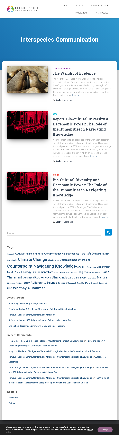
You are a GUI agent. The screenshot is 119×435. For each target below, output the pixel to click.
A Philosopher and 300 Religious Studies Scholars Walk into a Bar (40, 320)
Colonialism (67, 259)
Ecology (26, 272)
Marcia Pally (79, 277)
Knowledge (28, 277)
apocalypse (82, 254)
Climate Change (32, 259)
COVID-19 (82, 266)
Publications (81, 13)
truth (105, 283)
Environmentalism (42, 272)
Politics (18, 283)
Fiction (56, 272)
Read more (77, 95)
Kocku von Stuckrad (50, 277)
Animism (39, 254)
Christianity (12, 260)
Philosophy (11, 283)
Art (90, 253)
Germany (63, 272)
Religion (36, 282)
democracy (92, 267)
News (55, 114)
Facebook (13, 398)
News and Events (99, 5)
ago (67, 100)
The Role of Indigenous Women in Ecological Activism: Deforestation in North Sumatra (59, 351)
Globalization (72, 272)
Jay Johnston (96, 272)
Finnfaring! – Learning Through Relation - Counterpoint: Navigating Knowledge (46, 341)
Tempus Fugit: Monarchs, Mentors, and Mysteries (32, 315)
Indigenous (84, 272)
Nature (102, 277)
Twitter (12, 403)
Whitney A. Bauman (29, 288)
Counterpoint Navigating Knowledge (41, 266)
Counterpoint (82, 259)
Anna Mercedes (53, 253)
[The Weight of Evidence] (27, 79)
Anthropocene (69, 253)
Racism (26, 282)
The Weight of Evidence (74, 73)
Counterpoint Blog (62, 69)
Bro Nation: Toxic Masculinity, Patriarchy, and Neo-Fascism (37, 326)
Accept (105, 429)
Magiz (12, 351)
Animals (30, 253)
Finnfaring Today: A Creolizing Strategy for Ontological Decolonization (42, 309)
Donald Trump (14, 272)
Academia (11, 254)
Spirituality (62, 283)
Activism (20, 253)
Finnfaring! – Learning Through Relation (28, 303)
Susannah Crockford (77, 283)
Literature (69, 278)
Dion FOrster (103, 267)
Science (52, 282)
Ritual (44, 283)
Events (56, 175)
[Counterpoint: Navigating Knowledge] (23, 9)
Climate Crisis (53, 260)
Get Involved (102, 13)
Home (66, 5)
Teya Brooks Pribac (94, 283)
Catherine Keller (101, 254)
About (79, 5)
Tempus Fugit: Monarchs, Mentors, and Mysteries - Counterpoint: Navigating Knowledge (50, 357)
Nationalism (91, 278)
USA (9, 288)
